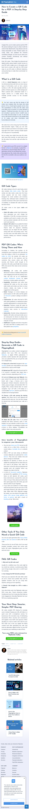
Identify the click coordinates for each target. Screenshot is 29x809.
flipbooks (4, 355)
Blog (14, 2)
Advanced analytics (17, 753)
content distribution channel (12, 278)
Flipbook (3, 768)
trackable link (16, 449)
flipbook (9, 148)
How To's (13, 643)
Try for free (14, 553)
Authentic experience (17, 751)
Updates (3, 758)
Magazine (3, 774)
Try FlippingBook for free (14, 432)
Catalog (3, 770)
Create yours (14, 525)
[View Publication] (14, 513)
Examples (3, 753)
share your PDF (15, 445)
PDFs (7, 643)
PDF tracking (23, 474)
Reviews (3, 760)
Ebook (2, 776)
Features (3, 749)
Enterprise (3, 756)
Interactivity (15, 749)
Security (14, 772)
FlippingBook (20, 179)
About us (14, 768)
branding (6, 499)
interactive (8, 295)
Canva (21, 537)
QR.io (8, 539)
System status (15, 774)
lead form (11, 390)
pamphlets (16, 326)
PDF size (23, 374)
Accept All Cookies (13, 803)
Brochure (3, 772)
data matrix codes (15, 191)
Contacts (14, 770)
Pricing (2, 751)
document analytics (16, 472)
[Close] (24, 778)
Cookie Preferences (14, 799)
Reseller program (16, 776)
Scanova (13, 539)
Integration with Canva (17, 756)
